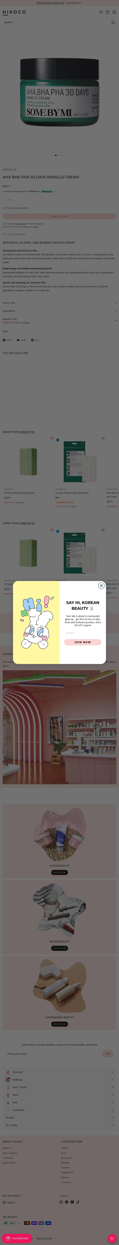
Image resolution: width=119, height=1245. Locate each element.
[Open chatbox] (112, 1238)
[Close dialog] (101, 586)
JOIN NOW (82, 642)
